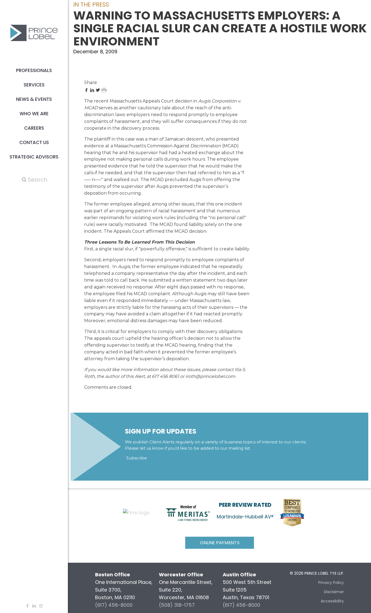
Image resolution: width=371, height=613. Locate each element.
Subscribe (136, 457)
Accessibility (332, 601)
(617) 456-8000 (114, 605)
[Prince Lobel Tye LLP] (34, 32)
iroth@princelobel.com (210, 376)
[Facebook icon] (27, 606)
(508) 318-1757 (177, 605)
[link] (187, 512)
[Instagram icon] (41, 606)
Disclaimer (334, 592)
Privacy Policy (331, 582)
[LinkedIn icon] (34, 606)
